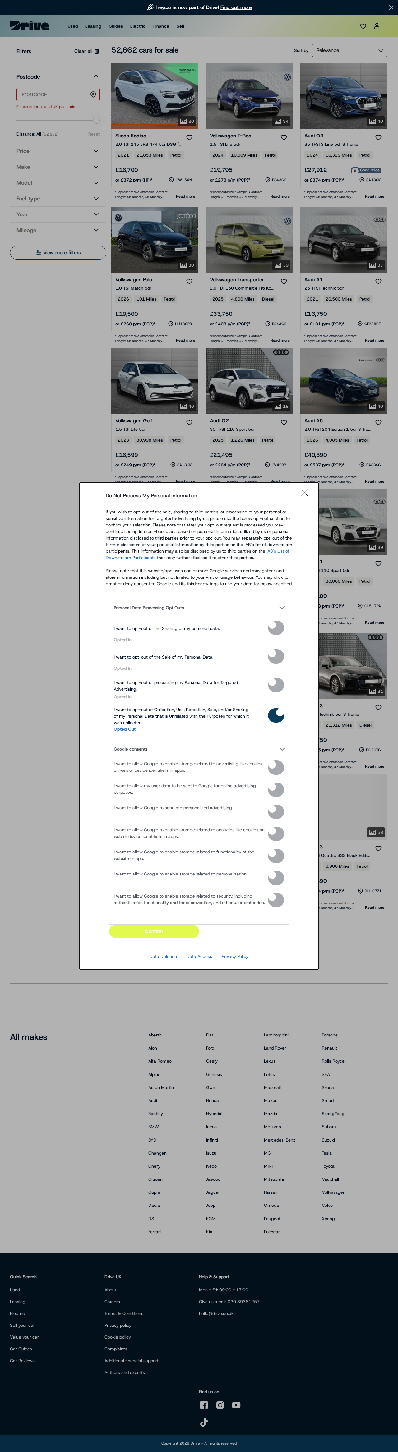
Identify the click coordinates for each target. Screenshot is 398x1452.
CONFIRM (154, 931)
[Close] (306, 496)
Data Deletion (163, 956)
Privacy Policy (235, 956)
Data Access (199, 956)
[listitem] (199, 607)
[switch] (276, 628)
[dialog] (199, 726)
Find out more (236, 7)
